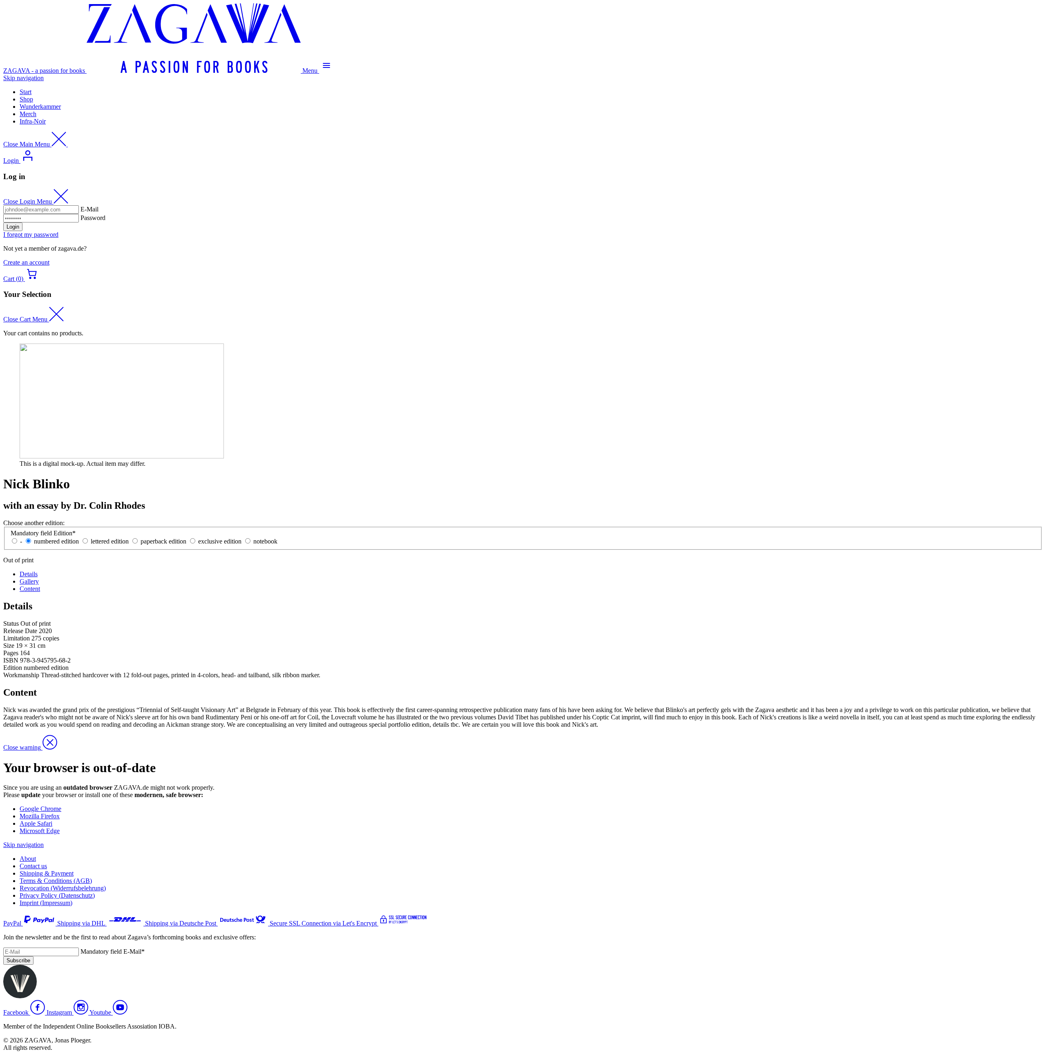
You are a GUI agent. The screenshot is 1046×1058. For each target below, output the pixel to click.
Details (29, 574)
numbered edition (56, 541)
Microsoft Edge (40, 830)
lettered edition (110, 541)
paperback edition (163, 541)
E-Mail (89, 209)
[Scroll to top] (20, 996)
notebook (265, 541)
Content (30, 588)
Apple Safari (36, 823)
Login (13, 227)
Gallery (29, 581)
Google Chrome (40, 808)
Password (92, 217)
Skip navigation (23, 77)
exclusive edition (219, 541)
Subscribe (18, 960)
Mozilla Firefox (40, 816)
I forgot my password (30, 234)
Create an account (26, 262)
